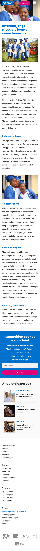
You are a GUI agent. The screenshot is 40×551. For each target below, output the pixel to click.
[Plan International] (7, 3)
